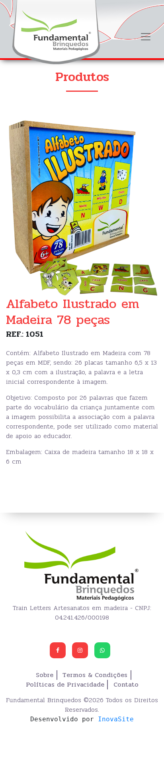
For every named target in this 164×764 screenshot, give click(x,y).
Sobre (44, 675)
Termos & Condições (94, 675)
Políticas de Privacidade (65, 684)
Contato (126, 684)
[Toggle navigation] (146, 36)
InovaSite (116, 719)
